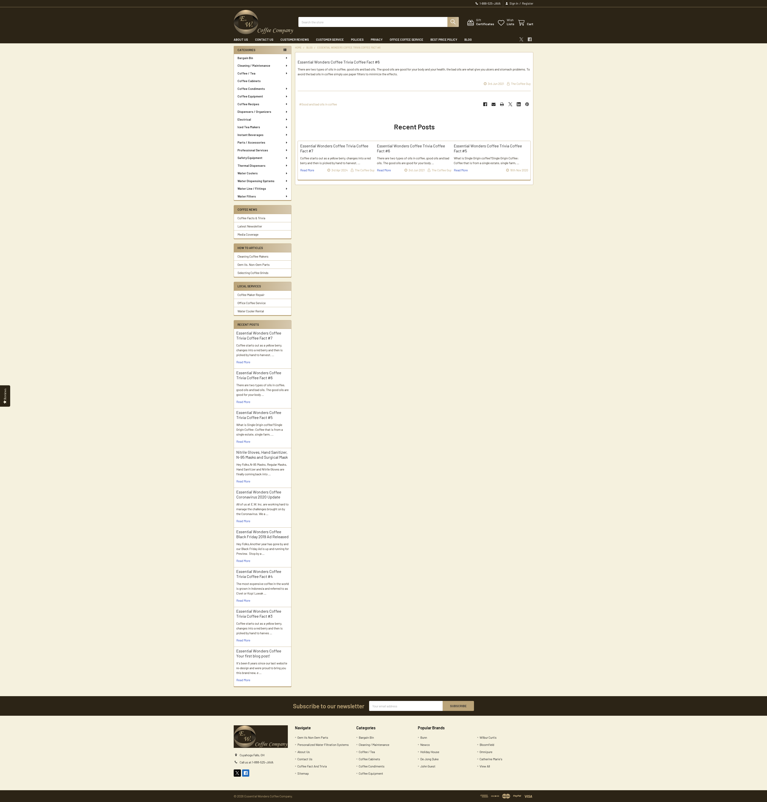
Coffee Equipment (250, 96)
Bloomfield (487, 744)
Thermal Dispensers (251, 165)
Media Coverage (247, 234)
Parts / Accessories (251, 142)
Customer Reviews (294, 39)
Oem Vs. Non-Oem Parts (253, 264)
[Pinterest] (527, 104)
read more (243, 362)
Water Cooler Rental (250, 311)
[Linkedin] (518, 104)
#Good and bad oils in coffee (318, 104)
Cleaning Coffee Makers (252, 256)
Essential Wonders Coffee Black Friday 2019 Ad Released (262, 534)
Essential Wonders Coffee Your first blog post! (258, 653)
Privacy (377, 39)
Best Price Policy (443, 39)
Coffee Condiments (251, 88)
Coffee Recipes (248, 104)
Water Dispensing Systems (255, 181)
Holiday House (429, 752)
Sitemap (303, 773)
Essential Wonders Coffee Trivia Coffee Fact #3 (258, 613)
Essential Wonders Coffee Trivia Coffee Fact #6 (258, 375)
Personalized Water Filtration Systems (323, 744)
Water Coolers (247, 173)
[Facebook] (529, 39)
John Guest (427, 766)
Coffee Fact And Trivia (312, 766)
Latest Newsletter (249, 226)
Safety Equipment (249, 158)
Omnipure (486, 752)
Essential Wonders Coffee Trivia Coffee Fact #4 (258, 574)
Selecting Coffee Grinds (252, 273)
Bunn (423, 737)
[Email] (493, 104)
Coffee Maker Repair (250, 295)
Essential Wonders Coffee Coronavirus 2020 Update (258, 494)
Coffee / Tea (246, 73)
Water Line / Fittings (251, 188)
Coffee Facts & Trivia (251, 218)
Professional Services (252, 150)
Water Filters (246, 196)
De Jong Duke (429, 759)
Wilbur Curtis (488, 737)
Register (527, 3)
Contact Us (264, 39)
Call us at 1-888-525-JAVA (256, 762)
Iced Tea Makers (248, 127)
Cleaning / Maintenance (253, 65)
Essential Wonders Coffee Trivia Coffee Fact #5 (258, 415)
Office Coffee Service (406, 39)
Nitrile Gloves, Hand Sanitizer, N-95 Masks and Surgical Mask (262, 455)
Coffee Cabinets (249, 81)
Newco (425, 744)
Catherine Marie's (491, 759)
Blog (468, 39)
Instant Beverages (250, 135)
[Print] (502, 104)
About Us (241, 39)
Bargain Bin (245, 58)
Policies (357, 39)
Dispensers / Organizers (254, 111)
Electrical (244, 119)
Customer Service (330, 39)
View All (485, 766)
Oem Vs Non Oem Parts (312, 737)
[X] (521, 39)
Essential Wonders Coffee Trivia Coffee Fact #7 (258, 335)
